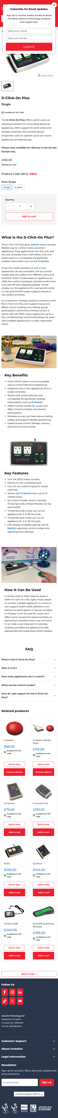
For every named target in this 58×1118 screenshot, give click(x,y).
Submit (29, 47)
